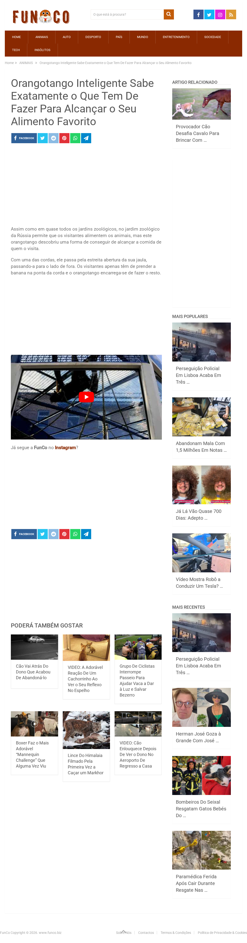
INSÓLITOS (42, 50)
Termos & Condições (176, 933)
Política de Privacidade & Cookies (222, 933)
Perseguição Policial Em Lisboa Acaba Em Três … (198, 375)
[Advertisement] (86, 186)
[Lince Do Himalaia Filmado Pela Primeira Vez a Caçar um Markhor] (86, 730)
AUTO (67, 37)
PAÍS (119, 37)
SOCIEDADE (212, 37)
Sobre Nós (123, 933)
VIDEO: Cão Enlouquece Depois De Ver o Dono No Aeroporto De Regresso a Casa (138, 754)
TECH (16, 50)
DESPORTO (93, 37)
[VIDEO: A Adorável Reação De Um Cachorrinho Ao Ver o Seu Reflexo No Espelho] (86, 647)
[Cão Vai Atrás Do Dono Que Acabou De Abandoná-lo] (34, 647)
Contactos (146, 933)
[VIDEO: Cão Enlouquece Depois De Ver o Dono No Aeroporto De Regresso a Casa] (138, 723)
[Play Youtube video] (86, 397)
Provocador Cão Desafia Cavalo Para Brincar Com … (197, 133)
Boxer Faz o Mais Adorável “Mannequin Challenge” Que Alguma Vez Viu (32, 754)
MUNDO (142, 37)
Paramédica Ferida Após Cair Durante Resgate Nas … (196, 883)
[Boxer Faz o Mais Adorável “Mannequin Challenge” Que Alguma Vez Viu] (34, 723)
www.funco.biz (50, 933)
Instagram (65, 447)
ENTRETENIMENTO (176, 37)
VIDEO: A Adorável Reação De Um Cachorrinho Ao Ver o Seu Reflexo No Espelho (85, 679)
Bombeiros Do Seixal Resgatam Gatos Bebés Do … (201, 808)
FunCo (5, 933)
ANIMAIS (41, 37)
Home (16, 37)
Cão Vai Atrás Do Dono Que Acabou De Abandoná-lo (33, 672)
